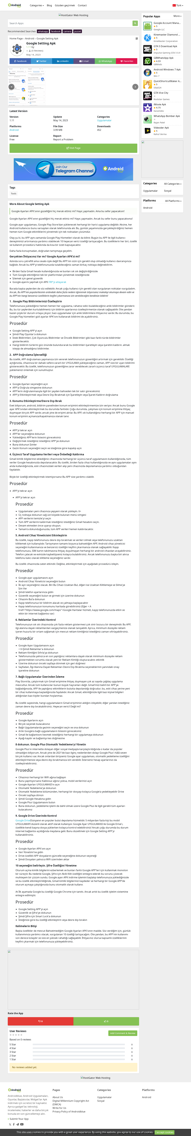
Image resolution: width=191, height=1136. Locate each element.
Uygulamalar (104, 120)
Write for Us (59, 1108)
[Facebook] (13, 1124)
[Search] (135, 23)
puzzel (77, 31)
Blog (49, 5)
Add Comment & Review (122, 1033)
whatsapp (43, 31)
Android (29, 38)
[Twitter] (10, 1124)
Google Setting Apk (47, 38)
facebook (55, 31)
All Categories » (172, 183)
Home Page (16, 38)
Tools (13, 193)
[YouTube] (21, 1123)
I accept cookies (164, 1132)
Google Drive (23, 820)
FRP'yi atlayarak (57, 282)
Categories (36, 5)
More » (177, 16)
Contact (82, 5)
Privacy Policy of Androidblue (69, 1111)
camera (67, 31)
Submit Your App (19, 1118)
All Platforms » (173, 201)
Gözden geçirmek (65, 5)
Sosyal (167, 190)
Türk (178, 5)
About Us (58, 1097)
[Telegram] (17, 1124)
